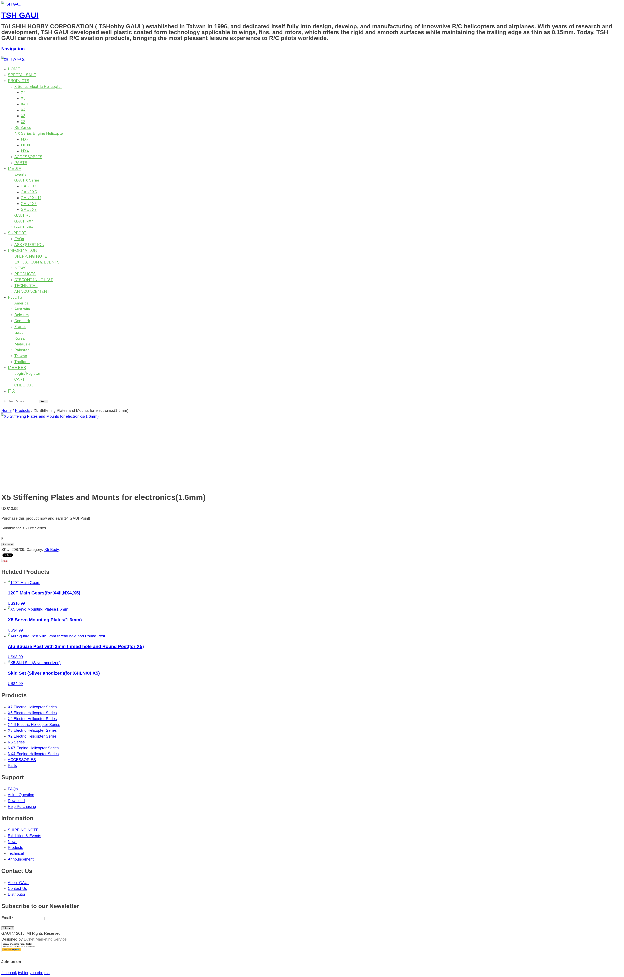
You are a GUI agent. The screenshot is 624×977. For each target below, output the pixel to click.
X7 (23, 92)
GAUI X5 (29, 191)
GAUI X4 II (31, 197)
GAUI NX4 (23, 226)
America (21, 303)
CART (19, 379)
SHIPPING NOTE (30, 256)
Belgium (21, 314)
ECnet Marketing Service (45, 939)
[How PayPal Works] (20, 950)
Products (22, 410)
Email (7, 918)
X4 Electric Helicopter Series (32, 718)
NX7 (25, 139)
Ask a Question (21, 795)
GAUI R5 (22, 215)
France (20, 326)
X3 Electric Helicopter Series (32, 730)
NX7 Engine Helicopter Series (33, 748)
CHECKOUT (25, 385)
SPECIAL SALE (22, 74)
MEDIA (14, 168)
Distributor (16, 894)
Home (6, 410)
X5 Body (51, 549)
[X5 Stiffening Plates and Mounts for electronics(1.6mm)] (312, 451)
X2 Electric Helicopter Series (32, 736)
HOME (14, 68)
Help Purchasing (22, 806)
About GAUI (18, 882)
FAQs (19, 238)
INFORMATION (22, 250)
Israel (19, 332)
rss (47, 972)
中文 (20, 59)
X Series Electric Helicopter (38, 86)
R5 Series (22, 127)
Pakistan (22, 349)
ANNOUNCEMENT (32, 291)
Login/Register (27, 373)
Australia (22, 308)
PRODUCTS (18, 80)
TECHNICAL (26, 285)
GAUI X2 (29, 209)
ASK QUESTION (29, 244)
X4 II (25, 103)
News (12, 841)
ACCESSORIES (28, 156)
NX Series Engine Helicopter (39, 133)
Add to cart (8, 544)
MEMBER (17, 367)
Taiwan (20, 355)
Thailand (22, 361)
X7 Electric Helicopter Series (32, 707)
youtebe (36, 972)
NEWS (20, 267)
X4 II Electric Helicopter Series (34, 724)
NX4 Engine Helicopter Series (33, 754)
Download (16, 800)
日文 (12, 390)
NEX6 (26, 144)
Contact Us (17, 888)
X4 (23, 109)
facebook (9, 972)
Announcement (21, 859)
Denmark (22, 320)
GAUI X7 (29, 185)
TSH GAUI (20, 15)
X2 (23, 121)
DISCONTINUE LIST (33, 279)
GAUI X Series (27, 180)
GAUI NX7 (23, 221)
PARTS (20, 162)
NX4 (25, 150)
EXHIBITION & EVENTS (37, 262)
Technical (16, 853)
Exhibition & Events (24, 836)
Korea (19, 338)
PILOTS (15, 297)
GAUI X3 (29, 203)
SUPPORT (17, 232)
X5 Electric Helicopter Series (32, 713)
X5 (23, 98)
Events (20, 174)
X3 (23, 115)
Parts (12, 765)
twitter (23, 972)
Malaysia (22, 344)
